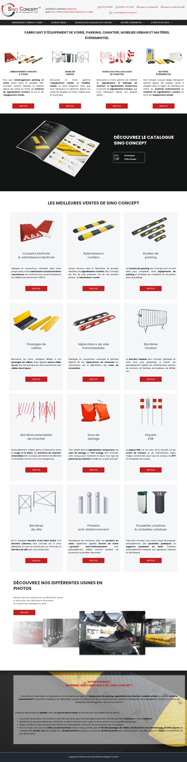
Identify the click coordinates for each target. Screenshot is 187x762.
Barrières (36, 525)
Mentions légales (103, 757)
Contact (115, 757)
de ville (36, 529)
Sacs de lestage (93, 437)
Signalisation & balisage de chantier (93, 22)
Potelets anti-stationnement (93, 527)
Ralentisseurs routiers (93, 255)
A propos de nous (160, 22)
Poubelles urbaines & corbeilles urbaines (151, 527)
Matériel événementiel (131, 22)
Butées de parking (150, 255)
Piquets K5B (150, 437)
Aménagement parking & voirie (27, 22)
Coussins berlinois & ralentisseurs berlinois (36, 255)
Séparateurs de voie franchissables (93, 346)
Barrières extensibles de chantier (36, 437)
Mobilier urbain (58, 22)
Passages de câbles (36, 346)
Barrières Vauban (151, 346)
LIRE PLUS (23, 106)
